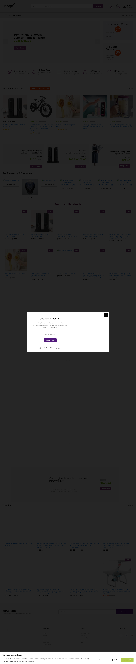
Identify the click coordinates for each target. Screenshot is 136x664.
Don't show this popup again (51, 348)
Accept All (127, 660)
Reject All (114, 660)
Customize (100, 660)
